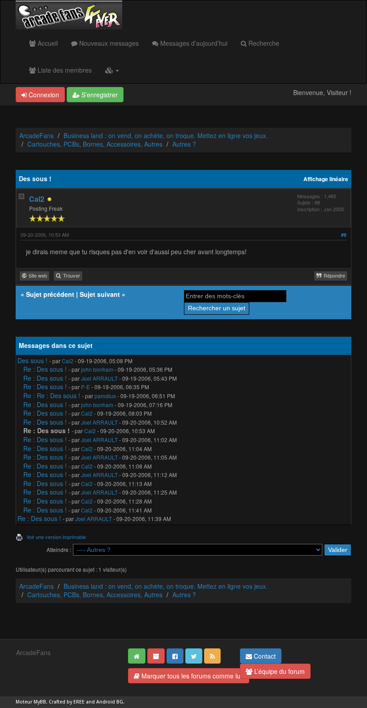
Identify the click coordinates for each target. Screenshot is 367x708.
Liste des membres (64, 69)
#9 (343, 234)
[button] (112, 69)
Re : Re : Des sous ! (51, 395)
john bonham (97, 369)
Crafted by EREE (67, 702)
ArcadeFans (36, 135)
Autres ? (184, 143)
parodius (105, 396)
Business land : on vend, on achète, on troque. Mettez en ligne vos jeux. (166, 135)
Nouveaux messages (108, 43)
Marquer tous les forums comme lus (191, 675)
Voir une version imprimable (56, 536)
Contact (264, 656)
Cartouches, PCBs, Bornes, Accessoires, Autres (94, 143)
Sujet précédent (50, 294)
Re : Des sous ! (45, 369)
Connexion (43, 94)
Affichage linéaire (325, 179)
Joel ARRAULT (99, 378)
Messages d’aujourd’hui (192, 43)
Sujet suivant (100, 294)
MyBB (40, 702)
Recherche (263, 43)
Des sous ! (32, 360)
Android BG (109, 702)
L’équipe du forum (278, 671)
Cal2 (36, 199)
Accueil (47, 43)
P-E (85, 387)
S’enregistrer (99, 94)
